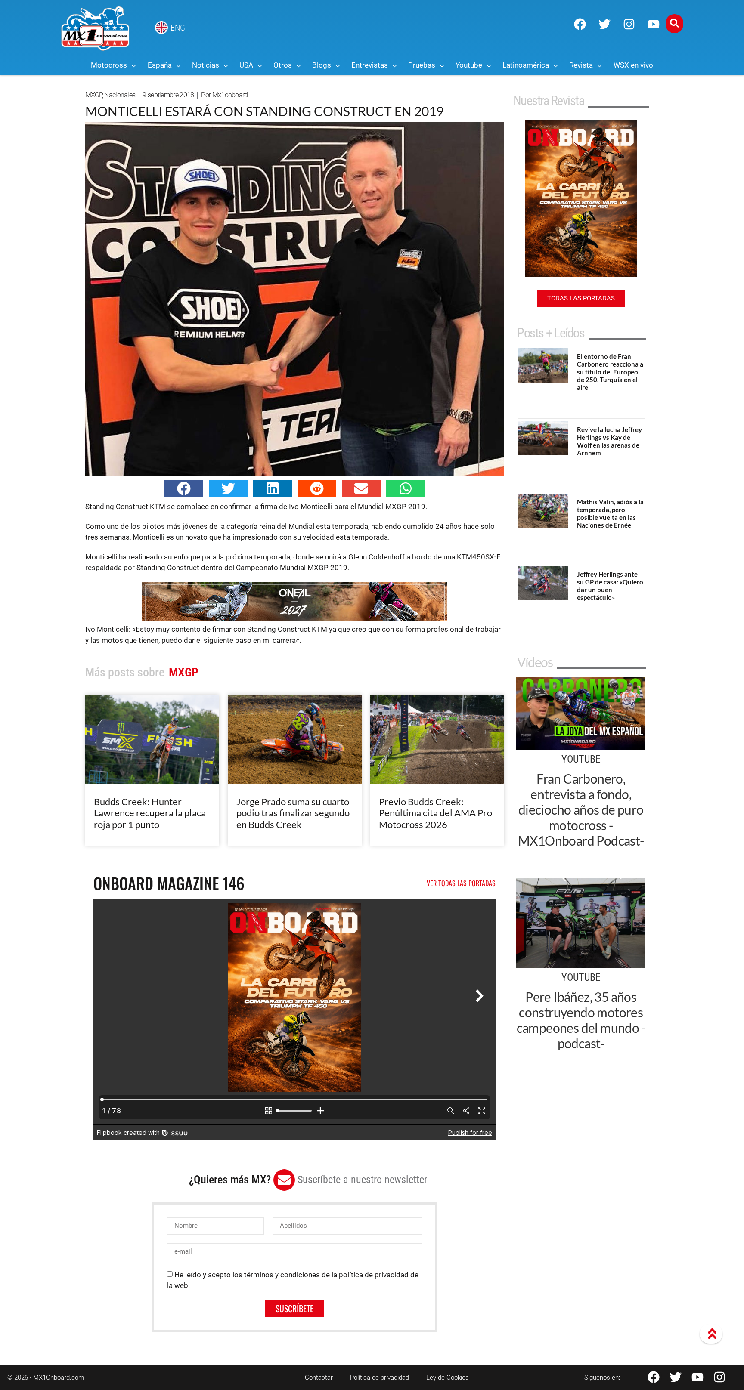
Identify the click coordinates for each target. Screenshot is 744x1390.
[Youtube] (654, 24)
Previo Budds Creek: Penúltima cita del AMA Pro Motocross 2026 (435, 813)
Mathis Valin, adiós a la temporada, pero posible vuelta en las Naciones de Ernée (610, 513)
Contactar (319, 1377)
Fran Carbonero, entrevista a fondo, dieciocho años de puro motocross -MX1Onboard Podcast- (581, 809)
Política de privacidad (379, 1377)
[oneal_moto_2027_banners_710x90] (294, 618)
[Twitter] (604, 24)
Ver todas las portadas (461, 883)
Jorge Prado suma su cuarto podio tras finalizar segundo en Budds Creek (293, 813)
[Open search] (674, 23)
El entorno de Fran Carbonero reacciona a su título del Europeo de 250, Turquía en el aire (610, 371)
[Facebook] (580, 24)
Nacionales (119, 95)
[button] (183, 488)
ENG (177, 27)
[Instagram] (629, 24)
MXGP (93, 95)
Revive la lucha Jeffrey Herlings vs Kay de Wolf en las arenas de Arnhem (609, 441)
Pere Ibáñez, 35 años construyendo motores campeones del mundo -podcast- (581, 1020)
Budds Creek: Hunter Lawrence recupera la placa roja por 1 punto (150, 813)
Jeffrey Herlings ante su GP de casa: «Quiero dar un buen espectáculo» (610, 585)
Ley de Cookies (447, 1377)
